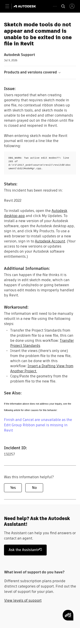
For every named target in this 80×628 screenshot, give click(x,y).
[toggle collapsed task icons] (55, 6)
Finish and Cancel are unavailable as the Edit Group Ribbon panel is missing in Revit (38, 425)
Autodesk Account (50, 241)
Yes (13, 487)
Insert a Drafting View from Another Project (41, 368)
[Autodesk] (25, 6)
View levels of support (23, 600)
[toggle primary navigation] (9, 6)
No (34, 487)
